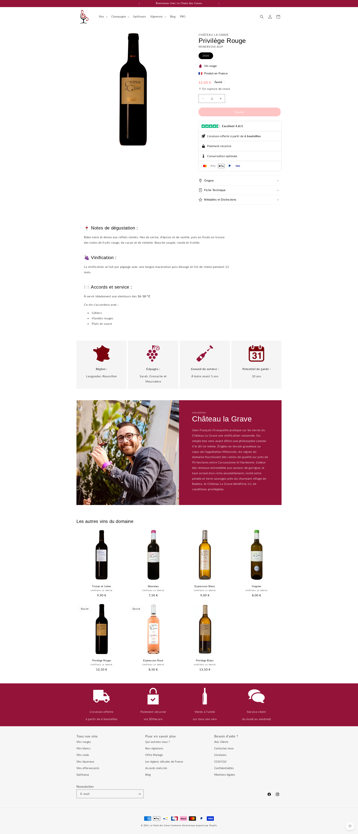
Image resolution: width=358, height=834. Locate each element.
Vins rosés (82, 754)
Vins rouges (83, 741)
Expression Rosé (153, 660)
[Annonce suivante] (219, 3)
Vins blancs (83, 748)
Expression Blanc (204, 586)
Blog (148, 774)
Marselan (153, 586)
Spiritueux (82, 774)
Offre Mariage (154, 754)
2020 (207, 56)
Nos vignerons (154, 748)
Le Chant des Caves (160, 825)
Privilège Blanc (205, 660)
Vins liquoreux (85, 761)
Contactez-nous (224, 748)
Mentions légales (224, 774)
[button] (103, 17)
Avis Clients (221, 741)
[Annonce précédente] (139, 3)
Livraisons (220, 754)
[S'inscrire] (139, 794)
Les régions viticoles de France (164, 761)
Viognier (256, 586)
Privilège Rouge (101, 660)
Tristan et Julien (101, 586)
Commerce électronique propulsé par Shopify (194, 825)
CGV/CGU (220, 761)
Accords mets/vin (156, 768)
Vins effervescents (87, 768)
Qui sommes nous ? (157, 741)
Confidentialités (224, 768)
